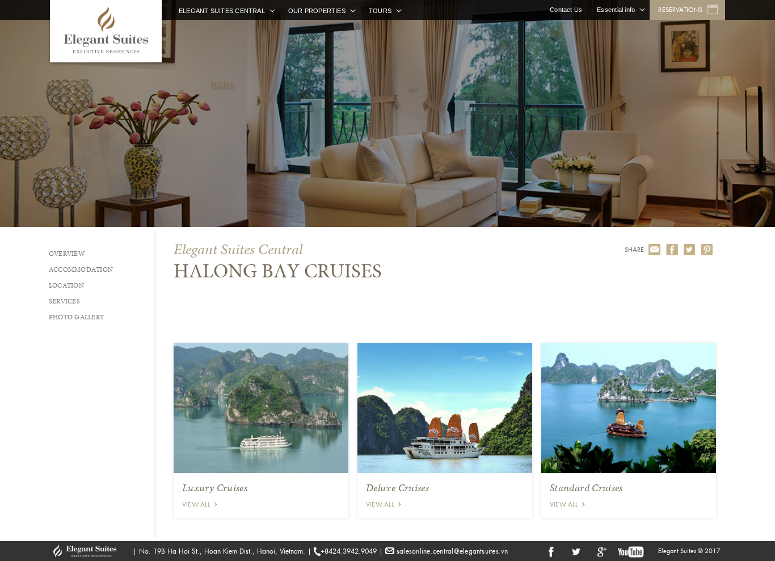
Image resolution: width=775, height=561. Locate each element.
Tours (380, 10)
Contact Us (566, 9)
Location (66, 285)
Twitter (575, 551)
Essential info (616, 9)
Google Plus (600, 551)
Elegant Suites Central (222, 10)
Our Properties (317, 10)
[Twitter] (690, 249)
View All (196, 504)
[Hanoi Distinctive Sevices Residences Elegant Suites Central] (106, 31)
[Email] (654, 249)
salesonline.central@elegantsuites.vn (452, 551)
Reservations (680, 10)
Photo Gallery (76, 317)
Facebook (550, 551)
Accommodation (81, 269)
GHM (90, 551)
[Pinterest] (707, 249)
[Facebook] (672, 249)
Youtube (631, 551)
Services (64, 301)
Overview (67, 253)
